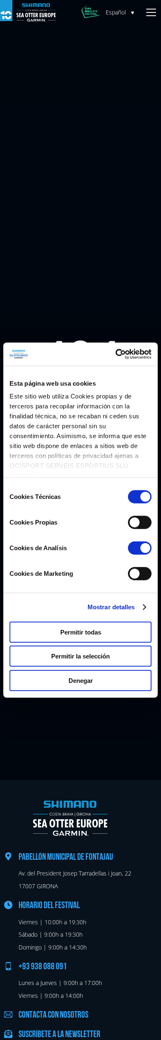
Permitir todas (80, 631)
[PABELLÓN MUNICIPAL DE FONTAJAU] (8, 856)
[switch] (140, 522)
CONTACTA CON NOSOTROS (53, 1015)
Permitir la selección (80, 656)
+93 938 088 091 (43, 967)
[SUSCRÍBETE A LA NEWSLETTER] (8, 1034)
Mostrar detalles (111, 607)
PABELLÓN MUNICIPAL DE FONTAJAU (66, 857)
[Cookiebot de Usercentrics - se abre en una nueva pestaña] (116, 354)
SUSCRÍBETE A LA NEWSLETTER (59, 1035)
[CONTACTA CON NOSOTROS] (8, 1014)
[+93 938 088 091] (8, 966)
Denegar (81, 680)
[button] (122, 12)
